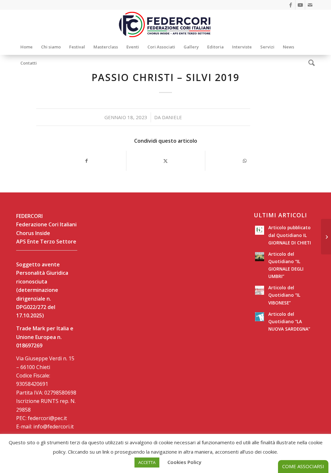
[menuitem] (26, 47)
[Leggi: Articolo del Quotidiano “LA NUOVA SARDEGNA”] (259, 317)
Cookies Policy (184, 462)
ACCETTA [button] (146, 462)
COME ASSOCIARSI (303, 466)
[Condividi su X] (165, 161)
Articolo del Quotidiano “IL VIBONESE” (284, 294)
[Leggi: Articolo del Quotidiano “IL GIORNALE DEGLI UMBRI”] (259, 256)
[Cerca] (309, 63)
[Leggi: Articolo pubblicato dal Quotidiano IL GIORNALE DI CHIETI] (259, 230)
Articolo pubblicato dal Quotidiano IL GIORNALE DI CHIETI (289, 234)
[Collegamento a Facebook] (290, 5)
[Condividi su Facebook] (86, 161)
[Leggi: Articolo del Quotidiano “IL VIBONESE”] (259, 290)
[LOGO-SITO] (165, 24)
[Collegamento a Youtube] (300, 5)
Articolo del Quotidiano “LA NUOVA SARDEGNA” (289, 321)
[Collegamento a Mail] (310, 5)
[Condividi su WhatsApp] (244, 161)
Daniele (172, 117)
